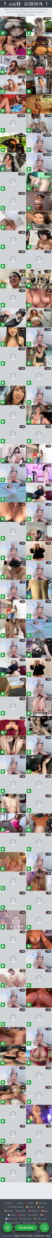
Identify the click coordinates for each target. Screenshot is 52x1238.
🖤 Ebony (19, 1203)
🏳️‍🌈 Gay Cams (25, 1219)
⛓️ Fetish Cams (29, 1223)
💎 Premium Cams (12, 1223)
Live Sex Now (26, 1227)
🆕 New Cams (11, 1219)
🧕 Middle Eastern (15, 1207)
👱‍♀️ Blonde (8, 1211)
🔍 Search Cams (40, 1231)
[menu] (7, 1227)
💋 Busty (22, 1215)
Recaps (29, 1236)
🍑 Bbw (44, 1211)
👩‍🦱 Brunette (21, 1211)
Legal (48, 1236)
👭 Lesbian (33, 1215)
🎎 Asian (8, 1203)
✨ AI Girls (43, 1223)
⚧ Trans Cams (40, 1219)
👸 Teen (41, 1207)
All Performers (39, 1236)
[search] (44, 1227)
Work (24, 1236)
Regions (18, 1236)
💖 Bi (42, 1215)
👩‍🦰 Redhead (33, 1211)
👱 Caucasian (41, 1203)
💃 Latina (29, 1203)
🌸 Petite (12, 1215)
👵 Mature (30, 1207)
